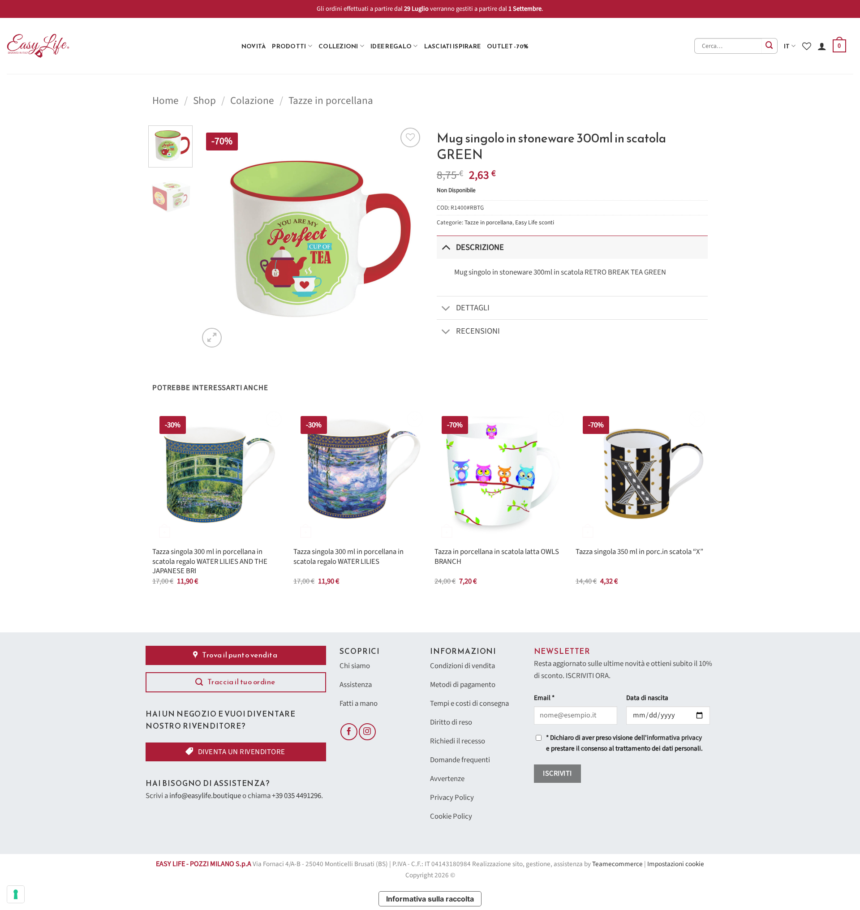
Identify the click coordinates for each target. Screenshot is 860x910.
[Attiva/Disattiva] (446, 247)
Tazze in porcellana (330, 100)
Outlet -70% (508, 46)
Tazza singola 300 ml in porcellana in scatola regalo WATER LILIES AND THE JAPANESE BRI (209, 561)
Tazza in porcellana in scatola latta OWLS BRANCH (496, 557)
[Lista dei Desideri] (806, 46)
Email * (544, 698)
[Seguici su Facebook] (348, 731)
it (787, 46)
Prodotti (289, 46)
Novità (253, 46)
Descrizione (480, 247)
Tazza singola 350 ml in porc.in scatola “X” (639, 552)
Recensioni (478, 331)
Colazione (252, 100)
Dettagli (473, 307)
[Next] (408, 237)
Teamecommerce (617, 864)
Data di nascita (647, 698)
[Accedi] (821, 46)
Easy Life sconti (534, 222)
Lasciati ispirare (452, 46)
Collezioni (338, 46)
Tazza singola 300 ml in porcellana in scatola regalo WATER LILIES (348, 557)
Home (165, 100)
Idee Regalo (391, 46)
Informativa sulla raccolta (430, 898)
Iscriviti (557, 773)
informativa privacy (674, 738)
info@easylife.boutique (205, 795)
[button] (839, 46)
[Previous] (214, 237)
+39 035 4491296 (296, 795)
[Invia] (770, 46)
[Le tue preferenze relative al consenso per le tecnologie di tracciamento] (15, 894)
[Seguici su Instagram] (367, 731)
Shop (204, 100)
